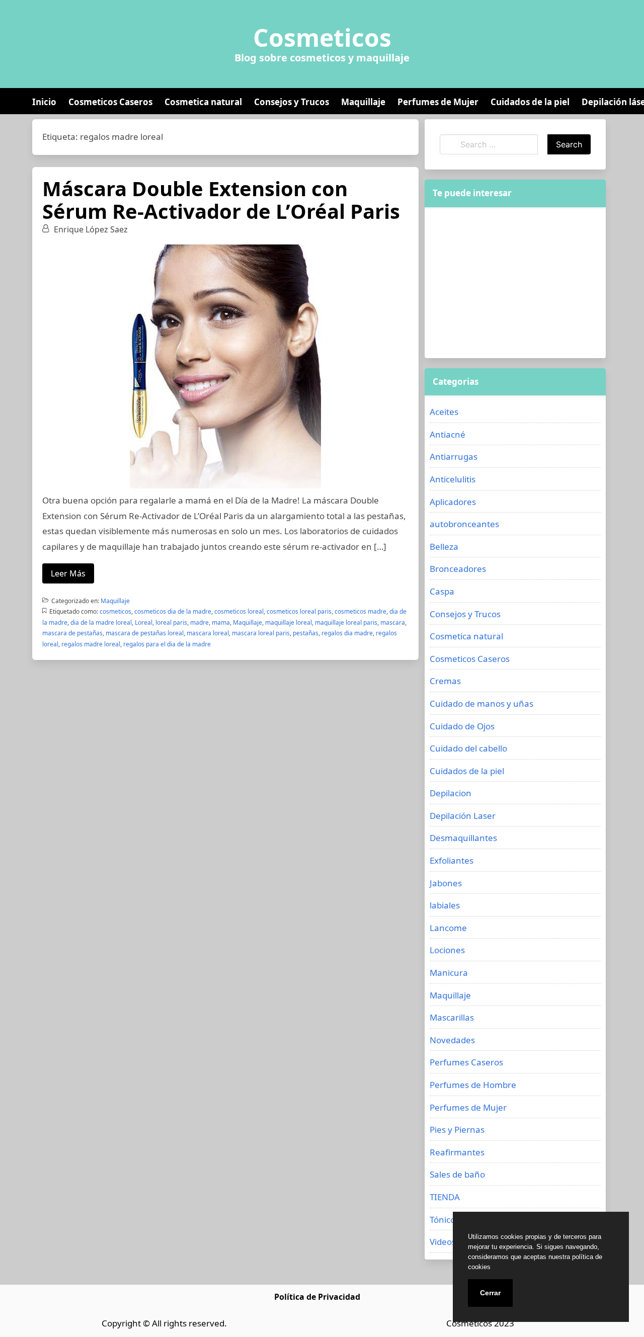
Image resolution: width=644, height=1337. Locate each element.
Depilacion (450, 793)
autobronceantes (464, 524)
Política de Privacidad (317, 1296)
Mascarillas (452, 1017)
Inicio (44, 102)
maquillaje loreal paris (346, 622)
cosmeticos (115, 611)
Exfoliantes (451, 860)
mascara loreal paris (261, 633)
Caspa (442, 591)
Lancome (448, 928)
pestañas (305, 633)
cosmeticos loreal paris (299, 611)
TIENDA (445, 1197)
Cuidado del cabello (468, 748)
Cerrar (490, 1293)
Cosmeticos (322, 37)
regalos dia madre (347, 633)
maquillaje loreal (288, 622)
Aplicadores (453, 502)
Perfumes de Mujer (437, 102)
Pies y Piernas (457, 1129)
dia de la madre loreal (101, 622)
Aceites (444, 411)
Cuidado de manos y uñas (481, 703)
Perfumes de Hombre (473, 1085)
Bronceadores (458, 568)
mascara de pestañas (72, 633)
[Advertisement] (515, 282)
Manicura (449, 972)
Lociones (447, 950)
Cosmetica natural (203, 102)
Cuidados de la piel (530, 102)
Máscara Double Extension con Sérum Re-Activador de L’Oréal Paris (221, 200)
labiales (445, 905)
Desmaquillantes (463, 838)
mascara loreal (208, 633)
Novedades (452, 1040)
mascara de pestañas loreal (145, 633)
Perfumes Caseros (466, 1062)
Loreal (143, 622)
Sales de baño (457, 1174)
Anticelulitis (452, 479)
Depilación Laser (463, 815)
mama (221, 622)
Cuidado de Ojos (462, 726)
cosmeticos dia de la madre (172, 611)
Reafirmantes (457, 1152)
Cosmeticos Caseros (110, 102)
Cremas (445, 681)
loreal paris (171, 622)
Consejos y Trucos (291, 102)
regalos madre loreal (90, 644)
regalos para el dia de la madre (167, 644)
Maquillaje (363, 102)
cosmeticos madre (360, 611)
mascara (392, 622)
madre (199, 622)
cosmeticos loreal (239, 611)
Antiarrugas (453, 456)
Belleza (444, 546)
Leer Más (68, 573)
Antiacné (447, 434)
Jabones (446, 883)
